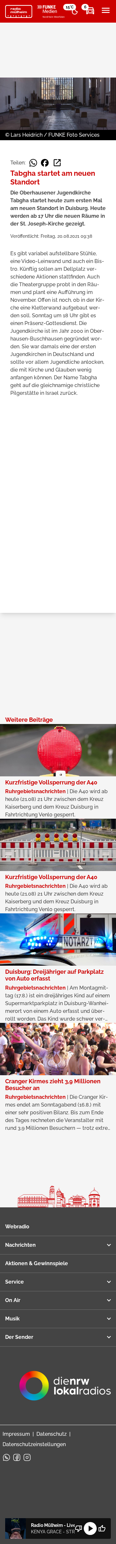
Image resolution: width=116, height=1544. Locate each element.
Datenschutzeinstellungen (34, 1444)
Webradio (17, 1227)
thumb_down (78, 1528)
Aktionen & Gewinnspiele (36, 1263)
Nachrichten (20, 1245)
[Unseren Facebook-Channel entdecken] (17, 1457)
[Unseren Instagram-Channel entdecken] (27, 1457)
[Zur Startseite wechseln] (18, 12)
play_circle (90, 1528)
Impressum (16, 1434)
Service (14, 1282)
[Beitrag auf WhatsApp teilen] (33, 163)
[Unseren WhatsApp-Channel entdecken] (6, 1457)
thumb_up (102, 1528)
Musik (12, 1319)
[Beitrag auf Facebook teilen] (45, 163)
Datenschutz (51, 1434)
